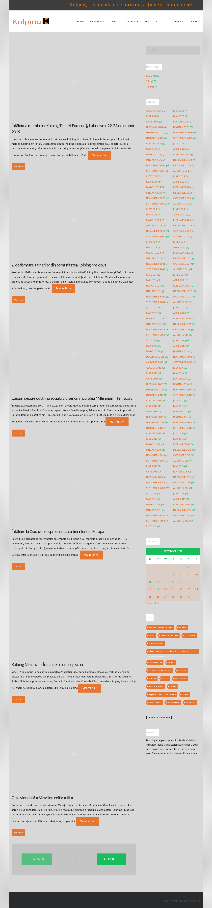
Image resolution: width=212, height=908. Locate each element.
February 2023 (182, 220)
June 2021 (178, 274)
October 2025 (154, 138)
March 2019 (153, 351)
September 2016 (182, 428)
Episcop (152, 678)
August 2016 (153, 433)
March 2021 (153, 285)
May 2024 (151, 181)
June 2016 (151, 439)
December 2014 (182, 477)
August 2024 (181, 171)
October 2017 (154, 395)
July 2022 (151, 242)
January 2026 (181, 127)
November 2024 (155, 165)
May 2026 (178, 116)
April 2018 (152, 378)
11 (150, 582)
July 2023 (151, 209)
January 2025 (154, 160)
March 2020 (153, 318)
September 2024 (156, 171)
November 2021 (155, 264)
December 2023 (182, 192)
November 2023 (155, 198)
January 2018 (181, 384)
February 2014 (181, 504)
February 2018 (154, 384)
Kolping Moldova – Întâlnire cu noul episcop (47, 665)
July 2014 (151, 493)
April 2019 (179, 346)
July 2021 (151, 274)
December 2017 (155, 389)
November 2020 (156, 296)
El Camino (182, 670)
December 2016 (155, 422)
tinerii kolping (155, 702)
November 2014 (155, 482)
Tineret (150, 86)
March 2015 (180, 471)
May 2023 (151, 214)
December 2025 (155, 132)
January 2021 (153, 291)
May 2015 (178, 466)
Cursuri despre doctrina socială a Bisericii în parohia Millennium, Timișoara (72, 398)
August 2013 (180, 521)
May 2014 (151, 499)
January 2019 (181, 351)
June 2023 (179, 209)
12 (158, 582)
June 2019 (179, 340)
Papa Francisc (181, 678)
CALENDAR (177, 21)
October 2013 (181, 515)
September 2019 (155, 335)
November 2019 (155, 329)
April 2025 (179, 149)
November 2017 (182, 389)
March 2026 (180, 121)
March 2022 (153, 253)
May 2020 (151, 313)
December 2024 (182, 160)
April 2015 (152, 471)
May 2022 (151, 247)
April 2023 (179, 214)
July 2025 (178, 143)
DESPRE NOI (97, 21)
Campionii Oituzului (169, 635)
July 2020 (151, 307)
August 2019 (180, 335)
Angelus (182, 627)
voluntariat (190, 702)
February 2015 (154, 477)
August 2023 (181, 203)
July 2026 (178, 110)
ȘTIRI (147, 21)
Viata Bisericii (173, 702)
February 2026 (154, 127)
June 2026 (152, 116)
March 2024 (153, 187)
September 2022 (155, 236)
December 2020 (182, 291)
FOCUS (165, 678)
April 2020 (179, 313)
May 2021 (151, 280)
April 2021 (179, 280)
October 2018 (154, 362)
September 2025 (182, 138)
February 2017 (154, 417)
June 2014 (179, 493)
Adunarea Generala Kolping (161, 627)
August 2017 (153, 400)
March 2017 (180, 411)
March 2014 (153, 504)
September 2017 (182, 395)
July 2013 (151, 526)
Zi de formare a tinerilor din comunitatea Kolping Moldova (59, 265)
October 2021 (181, 264)
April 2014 (179, 499)
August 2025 (153, 143)
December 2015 (182, 449)
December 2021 (182, 258)
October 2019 (181, 329)
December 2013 (182, 510)
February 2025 (181, 154)
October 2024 (182, 165)
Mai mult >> (99, 155)
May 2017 (178, 406)
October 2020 (182, 296)
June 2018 (151, 373)
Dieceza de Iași (155, 662)
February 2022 (182, 253)
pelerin (173, 686)
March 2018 (180, 378)
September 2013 (155, 521)
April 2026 (152, 121)
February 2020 (182, 318)
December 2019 (182, 324)
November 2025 (182, 132)
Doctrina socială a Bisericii (160, 670)
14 (173, 582)
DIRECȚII (114, 21)
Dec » (156, 602)
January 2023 (154, 225)
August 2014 (180, 488)
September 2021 (155, 269)
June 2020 (179, 307)
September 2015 (155, 460)
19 (158, 589)
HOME (80, 21)
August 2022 (181, 236)
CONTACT (195, 21)
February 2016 (181, 444)
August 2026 (154, 110)
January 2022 (154, 258)
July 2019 (151, 340)
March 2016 (153, 444)
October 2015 (181, 455)
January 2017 (181, 417)
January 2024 (154, 192)
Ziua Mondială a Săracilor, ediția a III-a (42, 798)
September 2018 (182, 362)
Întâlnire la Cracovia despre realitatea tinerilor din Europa (58, 532)
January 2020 (154, 324)
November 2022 (155, 231)
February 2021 (181, 285)
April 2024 (179, 181)
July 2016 (178, 433)
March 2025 (153, 154)
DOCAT (160, 21)
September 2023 (155, 203)
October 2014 (181, 482)
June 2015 (151, 466)
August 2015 (180, 460)
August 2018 (153, 367)
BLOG (149, 75)
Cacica (151, 635)
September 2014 (155, 488)
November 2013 (155, 515)
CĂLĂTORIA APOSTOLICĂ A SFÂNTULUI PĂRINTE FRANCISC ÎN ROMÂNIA (170, 652)
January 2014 (154, 510)
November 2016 (182, 422)
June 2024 (179, 176)
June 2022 (179, 242)
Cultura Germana (156, 643)
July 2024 (151, 176)
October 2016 (154, 428)
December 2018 (155, 356)
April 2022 (179, 247)
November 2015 (155, 455)
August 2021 (180, 269)
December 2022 (182, 225)
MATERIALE (132, 21)
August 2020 (181, 302)
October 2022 (182, 231)
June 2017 (151, 406)
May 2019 (151, 346)
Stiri (148, 81)
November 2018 (182, 356)
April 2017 (152, 411)
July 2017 (178, 400)
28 (173, 596)
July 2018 (178, 367)
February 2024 (182, 187)
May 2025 (151, 149)
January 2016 (153, 449)
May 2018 (178, 373)
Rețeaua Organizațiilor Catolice (162, 694)
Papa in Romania (156, 686)
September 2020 (156, 302)
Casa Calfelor (190, 635)
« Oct (149, 602)
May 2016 (178, 439)
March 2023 (153, 220)
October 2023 (182, 198)
